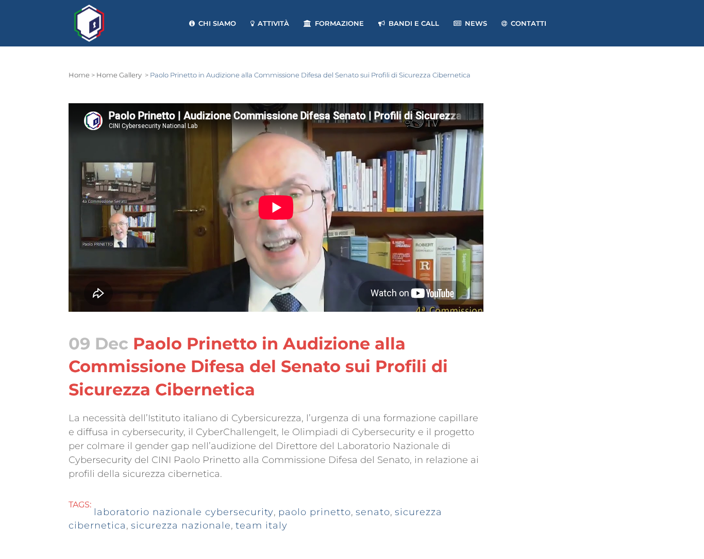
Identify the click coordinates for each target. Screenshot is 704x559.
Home (79, 75)
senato (373, 512)
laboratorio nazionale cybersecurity (184, 512)
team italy (262, 525)
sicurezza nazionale (181, 525)
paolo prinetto (314, 512)
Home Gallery (119, 75)
